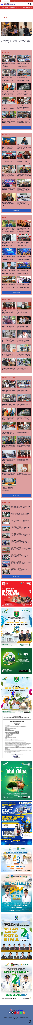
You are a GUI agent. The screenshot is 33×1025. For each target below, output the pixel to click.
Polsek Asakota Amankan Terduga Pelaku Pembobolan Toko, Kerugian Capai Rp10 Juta (23, 354)
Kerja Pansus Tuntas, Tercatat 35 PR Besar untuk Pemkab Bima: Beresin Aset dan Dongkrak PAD (8, 244)
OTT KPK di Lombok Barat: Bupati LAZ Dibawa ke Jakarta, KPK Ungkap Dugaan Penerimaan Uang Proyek (8, 354)
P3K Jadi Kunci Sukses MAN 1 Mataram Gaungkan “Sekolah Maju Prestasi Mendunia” (20, 528)
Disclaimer (16, 1018)
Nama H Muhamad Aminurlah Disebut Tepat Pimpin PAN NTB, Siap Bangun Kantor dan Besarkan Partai (8, 230)
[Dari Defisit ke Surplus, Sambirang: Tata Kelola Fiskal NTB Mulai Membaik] (24, 141)
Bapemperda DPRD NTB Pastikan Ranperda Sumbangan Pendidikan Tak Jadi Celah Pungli (23, 204)
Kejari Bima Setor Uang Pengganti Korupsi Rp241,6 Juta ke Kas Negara (8, 312)
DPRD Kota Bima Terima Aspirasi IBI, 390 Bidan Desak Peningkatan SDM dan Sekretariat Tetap (20, 535)
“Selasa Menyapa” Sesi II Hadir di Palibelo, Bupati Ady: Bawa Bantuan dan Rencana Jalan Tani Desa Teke (24, 79)
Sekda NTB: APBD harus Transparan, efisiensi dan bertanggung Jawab (7, 489)
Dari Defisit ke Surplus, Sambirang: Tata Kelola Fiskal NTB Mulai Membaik (24, 147)
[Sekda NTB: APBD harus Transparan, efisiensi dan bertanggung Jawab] (9, 482)
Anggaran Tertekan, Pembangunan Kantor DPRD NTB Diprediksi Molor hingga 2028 (24, 162)
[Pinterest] (15, 1012)
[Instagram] (18, 1012)
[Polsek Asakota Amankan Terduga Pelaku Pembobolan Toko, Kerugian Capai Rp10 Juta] (24, 348)
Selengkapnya (16, 127)
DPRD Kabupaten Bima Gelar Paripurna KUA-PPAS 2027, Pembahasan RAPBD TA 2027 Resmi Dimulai (24, 121)
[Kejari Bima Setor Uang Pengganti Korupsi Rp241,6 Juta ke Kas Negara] (9, 305)
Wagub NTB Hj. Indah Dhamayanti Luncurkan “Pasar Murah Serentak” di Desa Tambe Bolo (9, 79)
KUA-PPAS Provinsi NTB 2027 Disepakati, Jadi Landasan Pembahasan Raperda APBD (8, 162)
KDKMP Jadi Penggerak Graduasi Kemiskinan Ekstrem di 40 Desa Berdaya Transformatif (24, 475)
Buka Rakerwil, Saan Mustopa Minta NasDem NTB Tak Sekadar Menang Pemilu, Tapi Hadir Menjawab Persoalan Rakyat (8, 258)
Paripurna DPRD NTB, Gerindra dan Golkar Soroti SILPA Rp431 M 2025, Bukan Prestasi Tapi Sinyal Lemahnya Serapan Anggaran (21, 563)
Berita (2, 38)
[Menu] (2, 4)
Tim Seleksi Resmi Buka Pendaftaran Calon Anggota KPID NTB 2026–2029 (20, 507)
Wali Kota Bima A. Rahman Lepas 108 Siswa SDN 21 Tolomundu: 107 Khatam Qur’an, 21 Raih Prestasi (20, 556)
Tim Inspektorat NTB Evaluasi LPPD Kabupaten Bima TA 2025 (23, 107)
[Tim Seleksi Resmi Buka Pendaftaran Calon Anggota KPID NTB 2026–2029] (6, 507)
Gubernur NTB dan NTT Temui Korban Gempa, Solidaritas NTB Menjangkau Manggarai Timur (8, 107)
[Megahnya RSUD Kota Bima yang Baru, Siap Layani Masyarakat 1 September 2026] (24, 86)
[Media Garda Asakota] (9, 4)
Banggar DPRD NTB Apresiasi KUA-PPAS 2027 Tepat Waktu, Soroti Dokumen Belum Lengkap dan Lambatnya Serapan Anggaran (9, 204)
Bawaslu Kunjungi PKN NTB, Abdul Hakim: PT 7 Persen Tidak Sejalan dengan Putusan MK (24, 244)
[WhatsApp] (21, 1012)
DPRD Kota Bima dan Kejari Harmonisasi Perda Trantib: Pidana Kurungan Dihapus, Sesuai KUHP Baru (8, 286)
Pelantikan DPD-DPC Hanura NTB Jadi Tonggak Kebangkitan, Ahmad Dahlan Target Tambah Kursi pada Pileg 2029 (23, 230)
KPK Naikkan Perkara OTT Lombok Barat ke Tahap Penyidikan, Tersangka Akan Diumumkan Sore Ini (23, 326)
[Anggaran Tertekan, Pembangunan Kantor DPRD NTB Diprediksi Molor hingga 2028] (24, 155)
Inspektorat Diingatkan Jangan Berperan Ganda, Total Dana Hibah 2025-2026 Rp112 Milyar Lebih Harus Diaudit (8, 121)
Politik (5, 38)
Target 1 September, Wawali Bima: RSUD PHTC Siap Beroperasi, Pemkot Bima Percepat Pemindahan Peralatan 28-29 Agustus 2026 (8, 461)
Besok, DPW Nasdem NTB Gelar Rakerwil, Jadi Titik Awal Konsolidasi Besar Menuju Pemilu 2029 (23, 272)
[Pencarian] (31, 4)
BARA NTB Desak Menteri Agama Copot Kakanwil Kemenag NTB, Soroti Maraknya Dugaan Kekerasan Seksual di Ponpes (23, 368)
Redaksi (10, 1017)
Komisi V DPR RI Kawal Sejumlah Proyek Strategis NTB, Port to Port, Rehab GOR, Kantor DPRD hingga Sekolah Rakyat (8, 176)
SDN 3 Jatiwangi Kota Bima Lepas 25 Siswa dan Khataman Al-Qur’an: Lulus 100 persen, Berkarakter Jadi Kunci (21, 549)
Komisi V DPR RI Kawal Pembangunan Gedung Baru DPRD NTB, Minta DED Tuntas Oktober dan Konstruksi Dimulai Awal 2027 (23, 190)
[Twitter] (12, 1012)
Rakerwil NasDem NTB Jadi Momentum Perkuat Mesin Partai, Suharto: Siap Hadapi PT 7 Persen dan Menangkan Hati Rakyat (8, 272)
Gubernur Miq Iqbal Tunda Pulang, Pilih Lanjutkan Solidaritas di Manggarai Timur (8, 93)
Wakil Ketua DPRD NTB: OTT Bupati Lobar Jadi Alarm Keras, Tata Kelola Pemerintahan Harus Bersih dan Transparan (24, 176)
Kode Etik (15, 1017)
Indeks (5, 1017)
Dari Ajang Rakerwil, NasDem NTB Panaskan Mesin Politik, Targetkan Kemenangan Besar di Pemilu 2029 (24, 258)
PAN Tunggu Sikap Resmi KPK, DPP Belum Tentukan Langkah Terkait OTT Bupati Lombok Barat (8, 340)
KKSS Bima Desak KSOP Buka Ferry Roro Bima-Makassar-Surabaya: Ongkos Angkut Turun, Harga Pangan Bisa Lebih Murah (20, 521)
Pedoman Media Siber (24, 1017)
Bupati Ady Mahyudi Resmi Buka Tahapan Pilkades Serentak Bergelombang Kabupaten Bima (23, 65)
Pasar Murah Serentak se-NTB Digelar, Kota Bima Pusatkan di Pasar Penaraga (9, 65)
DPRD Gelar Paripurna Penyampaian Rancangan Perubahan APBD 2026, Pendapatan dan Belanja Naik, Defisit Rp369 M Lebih (8, 148)
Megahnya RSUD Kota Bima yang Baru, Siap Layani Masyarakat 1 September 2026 (24, 93)
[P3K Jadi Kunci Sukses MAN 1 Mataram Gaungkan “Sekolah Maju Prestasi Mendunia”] (6, 528)
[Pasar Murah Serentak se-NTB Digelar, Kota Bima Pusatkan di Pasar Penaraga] (9, 58)
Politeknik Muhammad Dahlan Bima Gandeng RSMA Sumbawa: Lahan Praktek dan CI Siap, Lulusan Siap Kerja (20, 542)
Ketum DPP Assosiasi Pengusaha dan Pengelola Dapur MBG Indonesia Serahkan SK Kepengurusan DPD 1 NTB (20, 570)
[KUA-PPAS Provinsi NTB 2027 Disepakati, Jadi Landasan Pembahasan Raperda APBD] (9, 155)
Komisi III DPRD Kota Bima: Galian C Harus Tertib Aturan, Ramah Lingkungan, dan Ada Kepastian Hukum (8, 368)
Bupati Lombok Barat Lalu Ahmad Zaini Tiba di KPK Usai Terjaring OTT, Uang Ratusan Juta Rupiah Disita (23, 340)
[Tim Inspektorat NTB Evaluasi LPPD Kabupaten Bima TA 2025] (24, 100)
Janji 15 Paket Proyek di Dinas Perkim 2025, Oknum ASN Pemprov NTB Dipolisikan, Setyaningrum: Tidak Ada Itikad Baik (8, 326)
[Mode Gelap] (28, 4)
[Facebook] (9, 1012)
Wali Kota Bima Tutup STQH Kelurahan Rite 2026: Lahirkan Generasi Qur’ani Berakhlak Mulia (20, 514)
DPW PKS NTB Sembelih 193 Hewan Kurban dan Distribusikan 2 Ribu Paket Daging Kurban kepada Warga (23, 286)
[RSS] (24, 1012)
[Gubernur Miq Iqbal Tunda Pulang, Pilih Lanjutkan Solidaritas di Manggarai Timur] (9, 86)
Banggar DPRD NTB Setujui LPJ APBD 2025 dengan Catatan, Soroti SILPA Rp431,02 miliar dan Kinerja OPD (8, 190)
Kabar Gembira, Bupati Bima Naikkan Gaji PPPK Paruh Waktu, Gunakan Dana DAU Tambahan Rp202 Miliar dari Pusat (8, 475)
